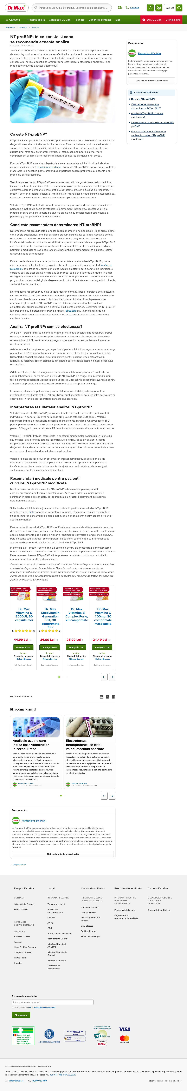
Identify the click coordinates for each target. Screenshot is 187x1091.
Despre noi (19, 931)
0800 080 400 (39, 1080)
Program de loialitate (124, 910)
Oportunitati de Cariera (159, 910)
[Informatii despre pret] (30, 640)
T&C (29, 1007)
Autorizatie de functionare (59, 933)
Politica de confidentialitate (45, 1007)
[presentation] (23, 596)
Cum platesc (87, 926)
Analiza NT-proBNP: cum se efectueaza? (147, 115)
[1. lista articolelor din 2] (61, 796)
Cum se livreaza (88, 912)
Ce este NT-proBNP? (143, 98)
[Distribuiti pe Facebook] (113, 697)
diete (31, 511)
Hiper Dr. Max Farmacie (25, 947)
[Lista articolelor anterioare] (104, 796)
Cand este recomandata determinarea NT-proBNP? (146, 106)
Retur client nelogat (90, 936)
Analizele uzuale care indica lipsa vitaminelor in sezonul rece (31, 745)
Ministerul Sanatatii (56, 960)
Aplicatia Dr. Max (22, 936)
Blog (118, 19)
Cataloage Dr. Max (59, 19)
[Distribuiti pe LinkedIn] (101, 697)
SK (174, 1081)
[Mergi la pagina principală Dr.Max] (17, 8)
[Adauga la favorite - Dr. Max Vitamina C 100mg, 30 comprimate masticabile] (112, 589)
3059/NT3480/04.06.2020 (63, 1074)
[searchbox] (72, 8)
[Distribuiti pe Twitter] (107, 697)
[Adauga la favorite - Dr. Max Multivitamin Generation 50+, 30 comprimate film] (59, 589)
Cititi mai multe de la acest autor (63, 854)
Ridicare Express (24, 659)
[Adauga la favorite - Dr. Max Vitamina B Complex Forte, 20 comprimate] (85, 589)
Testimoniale (20, 957)
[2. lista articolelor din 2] (65, 796)
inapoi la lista (20, 864)
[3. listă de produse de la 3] (67, 677)
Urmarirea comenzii (100, 19)
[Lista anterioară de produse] (104, 677)
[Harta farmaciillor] (120, 7)
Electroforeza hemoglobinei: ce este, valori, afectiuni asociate (85, 745)
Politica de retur (88, 931)
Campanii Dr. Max (22, 952)
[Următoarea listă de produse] (112, 677)
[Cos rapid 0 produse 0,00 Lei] (179, 7)
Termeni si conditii (56, 904)
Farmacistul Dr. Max (25, 783)
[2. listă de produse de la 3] (63, 677)
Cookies (51, 917)
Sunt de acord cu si (35, 1007)
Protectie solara (36, 19)
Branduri (18, 963)
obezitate (71, 310)
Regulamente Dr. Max (57, 938)
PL (178, 1081)
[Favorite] (150, 7)
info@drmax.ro (16, 1080)
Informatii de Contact (24, 904)
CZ (170, 1081)
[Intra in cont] (158, 7)
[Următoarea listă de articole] (112, 796)
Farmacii (79, 19)
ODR (49, 928)
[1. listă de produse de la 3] (59, 677)
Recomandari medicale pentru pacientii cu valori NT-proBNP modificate (148, 135)
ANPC (50, 923)
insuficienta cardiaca (49, 167)
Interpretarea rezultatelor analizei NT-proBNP (152, 124)
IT (181, 1081)
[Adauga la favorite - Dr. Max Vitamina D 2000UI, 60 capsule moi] (33, 589)
